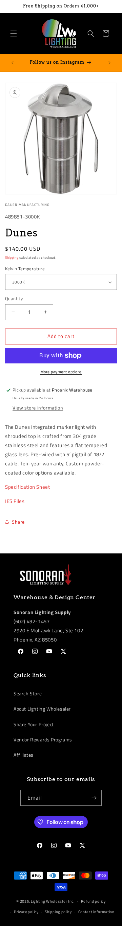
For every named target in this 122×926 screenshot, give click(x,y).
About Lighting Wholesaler (42, 708)
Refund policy (93, 901)
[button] (13, 33)
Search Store (28, 693)
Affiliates (24, 754)
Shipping (12, 257)
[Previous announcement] (12, 62)
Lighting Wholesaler (49, 901)
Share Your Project (34, 724)
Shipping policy (58, 911)
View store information (38, 407)
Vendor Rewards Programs (43, 739)
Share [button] (18, 521)
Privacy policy (26, 911)
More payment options (61, 372)
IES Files (14, 501)
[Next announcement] (109, 62)
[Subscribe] (93, 798)
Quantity (14, 298)
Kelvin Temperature (25, 269)
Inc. (71, 901)
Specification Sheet (28, 487)
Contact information (96, 911)
